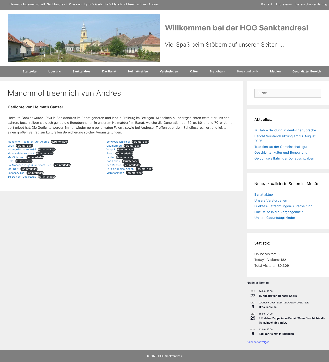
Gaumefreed (114, 145)
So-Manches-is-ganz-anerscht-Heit (29, 165)
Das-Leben (113, 161)
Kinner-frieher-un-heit (21, 153)
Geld (10, 161)
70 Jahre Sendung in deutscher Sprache (285, 130)
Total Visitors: (265, 266)
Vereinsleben (169, 71)
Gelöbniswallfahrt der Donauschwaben (284, 158)
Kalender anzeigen (258, 342)
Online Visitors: (266, 254)
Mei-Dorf (13, 168)
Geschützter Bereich (306, 71)
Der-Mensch (113, 165)
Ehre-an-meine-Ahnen (120, 168)
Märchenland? (115, 172)
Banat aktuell (264, 194)
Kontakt (266, 4)
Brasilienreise (268, 307)
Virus (11, 145)
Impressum (284, 4)
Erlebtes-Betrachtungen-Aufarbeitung (283, 206)
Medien (275, 71)
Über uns (54, 71)
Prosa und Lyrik (247, 71)
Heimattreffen (138, 71)
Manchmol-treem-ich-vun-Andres (28, 141)
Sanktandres (81, 71)
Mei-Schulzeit (16, 157)
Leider (110, 157)
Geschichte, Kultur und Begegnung (280, 152)
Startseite (30, 71)
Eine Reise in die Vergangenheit (278, 212)
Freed (109, 153)
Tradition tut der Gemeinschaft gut (280, 147)
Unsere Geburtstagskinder (274, 218)
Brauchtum (217, 71)
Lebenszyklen (16, 172)
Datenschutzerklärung (311, 4)
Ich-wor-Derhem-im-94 (22, 149)
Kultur (194, 71)
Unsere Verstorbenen (270, 200)
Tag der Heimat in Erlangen (276, 334)
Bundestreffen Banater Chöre (278, 296)
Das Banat (109, 71)
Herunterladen (59, 141)
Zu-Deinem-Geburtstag (22, 176)
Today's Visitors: (267, 260)
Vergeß (110, 149)
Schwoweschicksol (118, 141)
